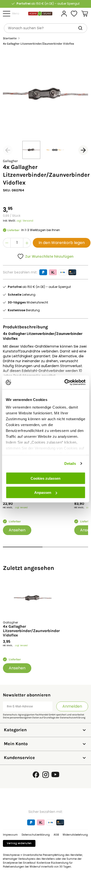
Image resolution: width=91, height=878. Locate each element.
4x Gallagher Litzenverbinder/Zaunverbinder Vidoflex (31, 631)
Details (70, 463)
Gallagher (10, 161)
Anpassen (42, 492)
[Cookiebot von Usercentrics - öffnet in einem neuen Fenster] (64, 382)
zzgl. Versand (25, 221)
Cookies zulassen (45, 478)
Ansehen (17, 530)
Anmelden (72, 706)
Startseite (10, 38)
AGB (56, 835)
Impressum (10, 835)
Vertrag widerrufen (19, 843)
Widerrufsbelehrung (75, 835)
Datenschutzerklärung (72, 717)
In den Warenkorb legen (62, 242)
